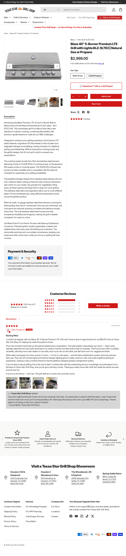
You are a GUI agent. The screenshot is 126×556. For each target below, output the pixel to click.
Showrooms (37, 22)
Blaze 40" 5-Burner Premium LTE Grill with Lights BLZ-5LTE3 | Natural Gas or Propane (25, 33)
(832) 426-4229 (16, 483)
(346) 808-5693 (108, 482)
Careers (54, 516)
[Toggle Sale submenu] (9, 17)
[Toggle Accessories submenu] (16, 22)
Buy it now (96, 104)
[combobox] (73, 9)
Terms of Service (11, 526)
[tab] (9, 116)
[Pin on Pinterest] (88, 112)
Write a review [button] (103, 305)
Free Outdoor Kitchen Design (84, 2)
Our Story (55, 506)
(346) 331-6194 (77, 483)
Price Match (31, 521)
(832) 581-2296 (47, 483)
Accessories (9, 22)
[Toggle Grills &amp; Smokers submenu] (29, 17)
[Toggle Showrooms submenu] (45, 22)
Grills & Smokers (21, 17)
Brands (24, 22)
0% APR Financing (86, 17)
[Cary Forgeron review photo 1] (12, 383)
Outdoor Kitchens (41, 17)
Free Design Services (35, 516)
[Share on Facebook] (83, 112)
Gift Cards (71, 17)
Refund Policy (10, 516)
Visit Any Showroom (109, 2)
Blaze (73, 40)
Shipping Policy (10, 511)
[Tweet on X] (78, 112)
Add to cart (106, 96)
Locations (55, 511)
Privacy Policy (10, 521)
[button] (120, 9)
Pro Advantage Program (36, 506)
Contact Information (12, 506)
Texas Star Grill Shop (17, 545)
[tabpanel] (33, 180)
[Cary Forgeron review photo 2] (25, 383)
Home (6, 33)
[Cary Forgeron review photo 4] (52, 383)
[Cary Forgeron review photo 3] (38, 383)
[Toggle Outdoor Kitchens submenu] (50, 17)
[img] (12, 326)
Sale (6, 17)
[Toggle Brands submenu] (28, 22)
